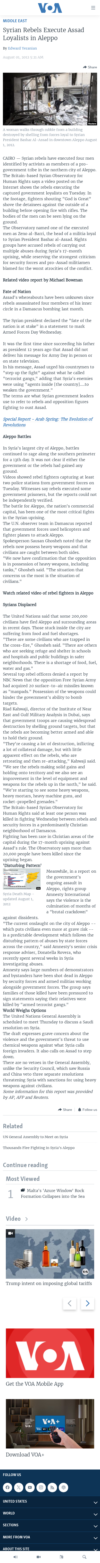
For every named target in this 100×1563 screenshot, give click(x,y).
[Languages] (61, 1557)
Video (13, 1219)
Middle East (15, 21)
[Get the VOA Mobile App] (50, 1353)
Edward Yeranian (22, 48)
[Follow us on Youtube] (29, 1487)
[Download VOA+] (50, 1424)
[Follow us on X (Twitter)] (18, 1487)
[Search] (84, 1557)
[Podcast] (63, 1487)
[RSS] (52, 1487)
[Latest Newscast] (15, 1557)
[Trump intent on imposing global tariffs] (50, 1254)
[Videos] (38, 1557)
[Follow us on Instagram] (41, 1487)
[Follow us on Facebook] (7, 1487)
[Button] (90, 67)
